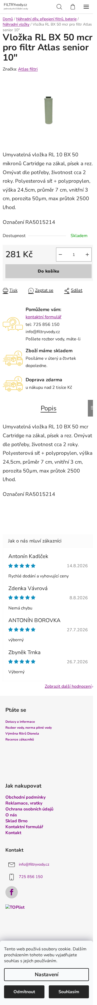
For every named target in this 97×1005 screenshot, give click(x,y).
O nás (11, 815)
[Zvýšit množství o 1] (87, 254)
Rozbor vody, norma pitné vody (28, 727)
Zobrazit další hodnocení (68, 686)
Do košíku (48, 271)
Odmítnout (24, 992)
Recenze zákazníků (19, 739)
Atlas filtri (28, 69)
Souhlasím (68, 992)
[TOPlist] (15, 907)
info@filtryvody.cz (34, 864)
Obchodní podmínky (25, 797)
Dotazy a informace (20, 722)
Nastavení (46, 974)
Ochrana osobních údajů (29, 809)
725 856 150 (31, 877)
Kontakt (13, 833)
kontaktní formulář (43, 317)
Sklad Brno (16, 821)
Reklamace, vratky (23, 803)
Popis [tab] (49, 408)
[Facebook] (11, 892)
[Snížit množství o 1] (60, 254)
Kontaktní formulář (24, 827)
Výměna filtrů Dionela (22, 733)
